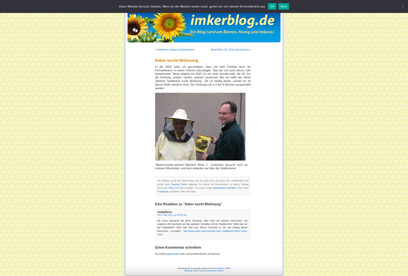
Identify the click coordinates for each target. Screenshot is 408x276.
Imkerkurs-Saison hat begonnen (175, 49)
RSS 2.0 (173, 188)
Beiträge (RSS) (192, 270)
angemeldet (172, 253)
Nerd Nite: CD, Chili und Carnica (230, 49)
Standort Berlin (179, 184)
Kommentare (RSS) (213, 270)
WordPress (218, 268)
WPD (228, 268)
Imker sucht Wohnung (176, 60)
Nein (283, 6)
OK (272, 6)
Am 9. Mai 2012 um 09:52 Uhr (172, 215)
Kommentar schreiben (224, 188)
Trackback (163, 191)
